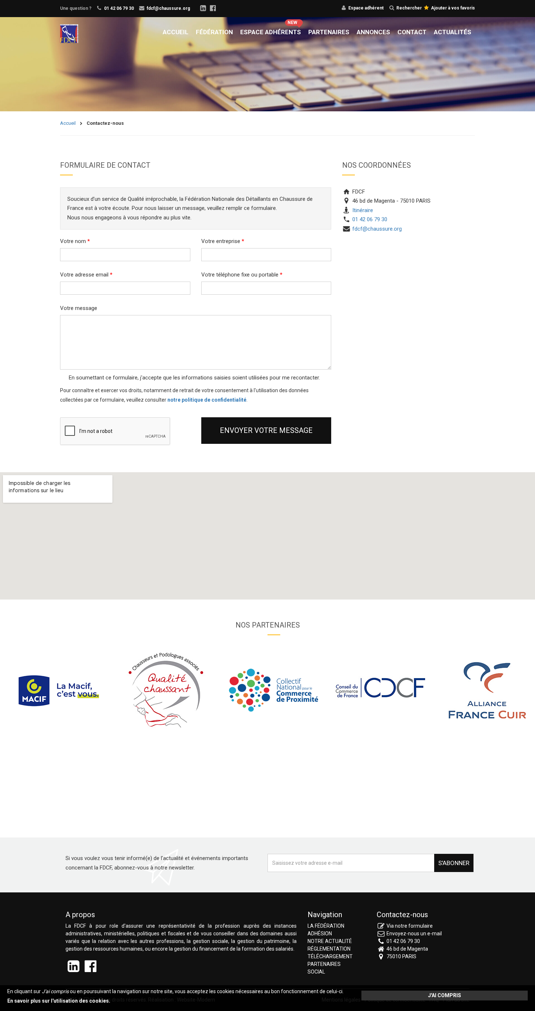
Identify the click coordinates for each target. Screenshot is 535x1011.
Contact (412, 32)
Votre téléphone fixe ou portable (241, 274)
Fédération (214, 32)
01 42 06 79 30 (119, 8)
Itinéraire (362, 210)
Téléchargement (330, 956)
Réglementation (329, 949)
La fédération (326, 926)
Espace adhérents (270, 32)
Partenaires (328, 32)
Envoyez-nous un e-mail (414, 933)
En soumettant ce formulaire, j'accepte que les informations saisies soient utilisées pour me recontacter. (193, 377)
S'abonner (453, 863)
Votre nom (75, 241)
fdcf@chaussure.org (168, 8)
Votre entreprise (222, 241)
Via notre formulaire (410, 926)
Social (316, 972)
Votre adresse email (86, 274)
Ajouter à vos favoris (452, 8)
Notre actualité (330, 941)
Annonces (373, 32)
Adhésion (320, 933)
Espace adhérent (366, 8)
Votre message (78, 308)
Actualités (452, 32)
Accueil (176, 32)
